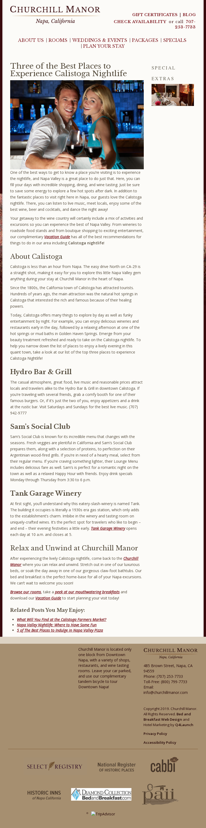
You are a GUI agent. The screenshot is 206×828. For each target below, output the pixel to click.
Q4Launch (184, 724)
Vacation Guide (48, 598)
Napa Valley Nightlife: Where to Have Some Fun (57, 624)
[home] (55, 14)
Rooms (58, 40)
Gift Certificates (155, 14)
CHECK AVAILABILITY (140, 21)
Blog (189, 14)
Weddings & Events (99, 40)
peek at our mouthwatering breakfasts (87, 591)
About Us (31, 40)
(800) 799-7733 (174, 681)
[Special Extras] (173, 95)
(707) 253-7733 (170, 676)
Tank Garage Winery (108, 528)
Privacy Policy (155, 733)
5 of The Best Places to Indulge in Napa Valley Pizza (60, 630)
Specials (174, 40)
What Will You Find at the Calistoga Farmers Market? (61, 619)
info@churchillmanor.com (166, 692)
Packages (145, 40)
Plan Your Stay (104, 46)
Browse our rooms (25, 591)
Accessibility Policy (160, 742)
